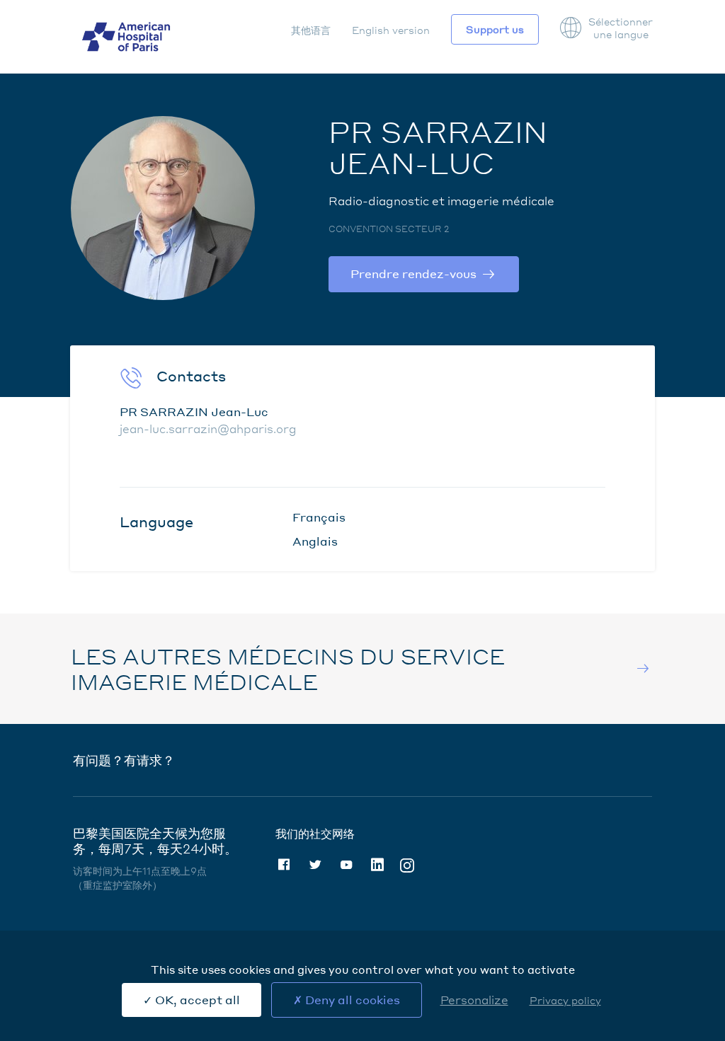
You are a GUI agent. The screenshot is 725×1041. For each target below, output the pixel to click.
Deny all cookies (351, 999)
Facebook (283, 864)
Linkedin (377, 864)
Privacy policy (565, 1000)
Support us (495, 29)
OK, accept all (196, 999)
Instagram (407, 864)
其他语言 (311, 29)
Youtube (346, 864)
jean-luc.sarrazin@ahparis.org (208, 428)
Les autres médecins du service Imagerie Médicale (288, 668)
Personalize (474, 999)
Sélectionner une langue (620, 27)
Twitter (315, 864)
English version (391, 29)
